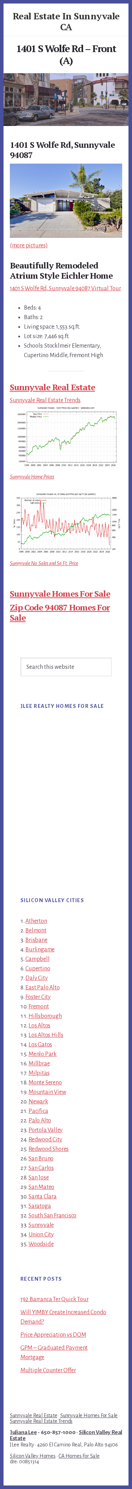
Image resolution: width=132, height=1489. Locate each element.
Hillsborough (45, 1016)
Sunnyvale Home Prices (32, 477)
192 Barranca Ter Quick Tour (54, 1299)
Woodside (41, 1244)
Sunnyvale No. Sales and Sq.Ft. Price (44, 563)
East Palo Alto (42, 987)
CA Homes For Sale (79, 1456)
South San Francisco (52, 1215)
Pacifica (38, 1111)
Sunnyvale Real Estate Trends (45, 400)
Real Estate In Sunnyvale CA (66, 21)
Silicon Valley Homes (33, 1456)
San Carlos (41, 1168)
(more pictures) (29, 245)
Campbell (37, 959)
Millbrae (39, 1063)
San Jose (39, 1177)
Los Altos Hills (46, 1035)
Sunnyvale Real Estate (52, 387)
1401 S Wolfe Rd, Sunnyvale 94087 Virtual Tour (65, 288)
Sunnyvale (41, 1225)
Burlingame (40, 949)
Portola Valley (46, 1130)
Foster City (38, 997)
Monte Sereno (45, 1082)
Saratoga (40, 1206)
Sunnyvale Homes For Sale (60, 593)
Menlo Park (43, 1054)
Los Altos (39, 1025)
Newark (38, 1101)
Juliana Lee (23, 1432)
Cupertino (37, 968)
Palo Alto (40, 1120)
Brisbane (36, 940)
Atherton (36, 921)
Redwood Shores (49, 1149)
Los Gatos (40, 1044)
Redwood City (45, 1139)
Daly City (36, 978)
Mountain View (47, 1092)
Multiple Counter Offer (48, 1370)
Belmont (35, 930)
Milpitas (39, 1073)
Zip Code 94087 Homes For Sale (60, 612)
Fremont (39, 1006)
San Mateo (41, 1187)
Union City (41, 1234)
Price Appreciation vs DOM (53, 1335)
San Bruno (41, 1158)
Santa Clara (43, 1196)
